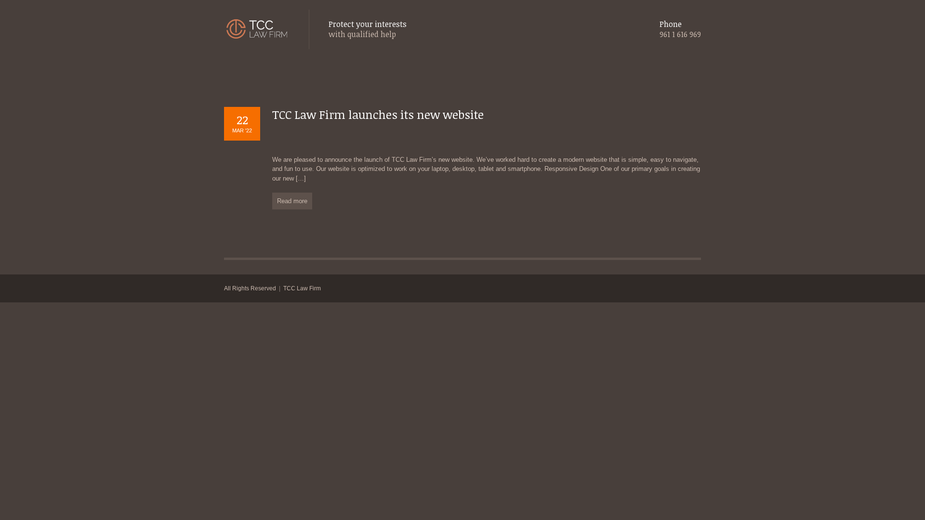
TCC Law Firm (302, 288)
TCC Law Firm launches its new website (378, 114)
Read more (292, 201)
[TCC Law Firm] (257, 29)
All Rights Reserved (250, 288)
